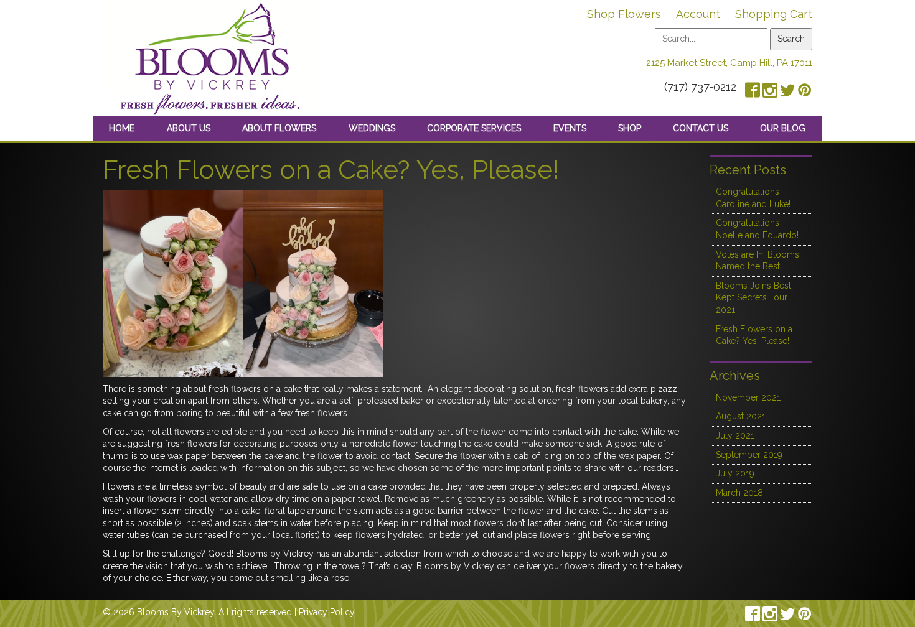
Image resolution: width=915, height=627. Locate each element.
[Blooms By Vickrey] (212, 57)
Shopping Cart (773, 14)
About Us (188, 128)
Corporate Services (474, 128)
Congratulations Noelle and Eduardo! (757, 229)
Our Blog (782, 128)
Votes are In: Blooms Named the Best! (757, 260)
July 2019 (735, 473)
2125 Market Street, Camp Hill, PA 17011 (729, 62)
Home (121, 128)
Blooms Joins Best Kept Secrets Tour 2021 (753, 298)
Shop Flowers (624, 14)
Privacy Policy (327, 612)
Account (698, 14)
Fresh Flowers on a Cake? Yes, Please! (754, 335)
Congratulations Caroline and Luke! (753, 198)
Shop (629, 128)
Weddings (372, 128)
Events (569, 128)
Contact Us (700, 128)
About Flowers (279, 128)
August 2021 (741, 416)
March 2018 (739, 493)
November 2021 (748, 397)
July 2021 (735, 435)
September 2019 (749, 455)
